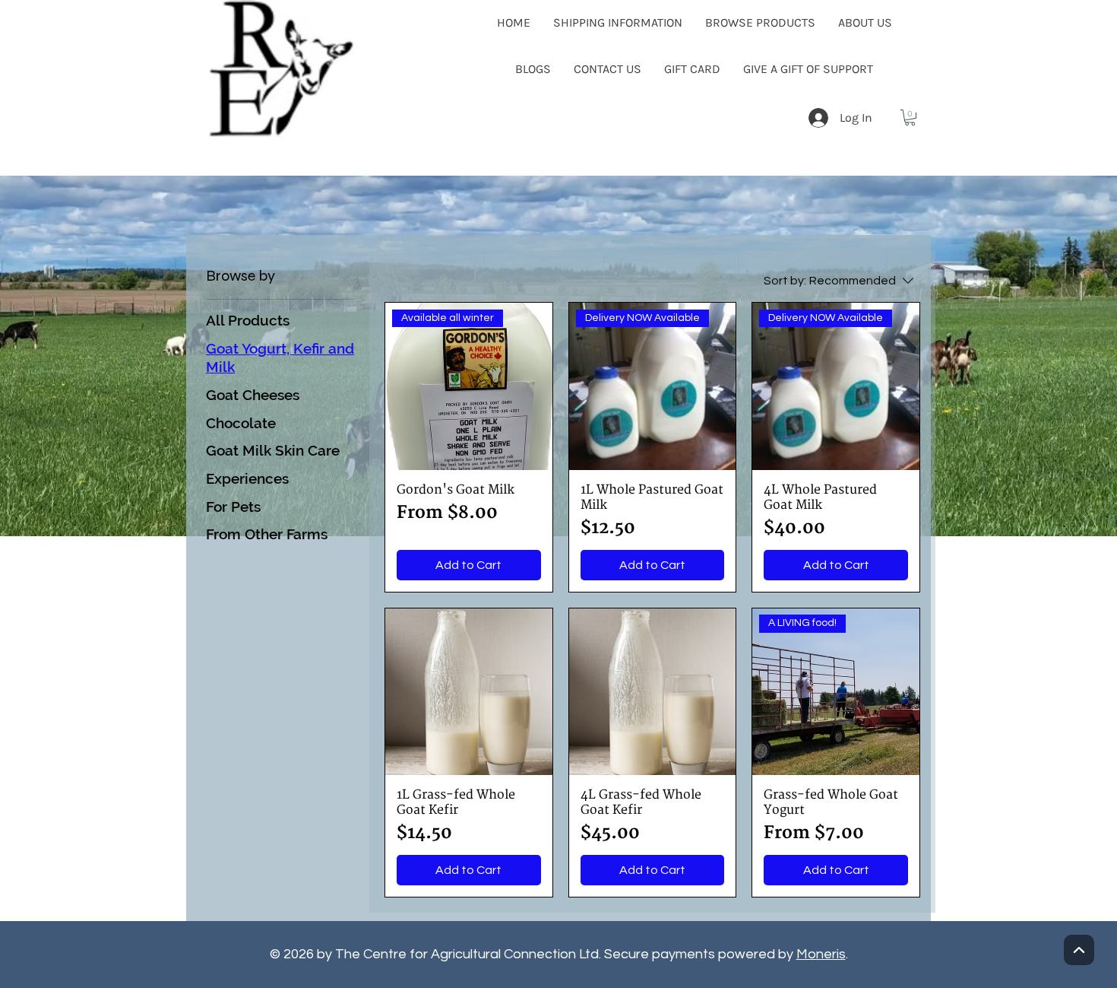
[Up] (1079, 950)
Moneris (821, 954)
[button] (909, 117)
